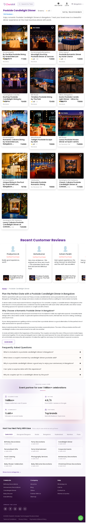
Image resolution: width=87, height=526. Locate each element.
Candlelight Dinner (10, 490)
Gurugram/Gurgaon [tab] (24, 434)
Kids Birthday (8, 497)
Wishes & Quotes (63, 494)
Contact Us (61, 490)
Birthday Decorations (11, 484)
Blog (32, 487)
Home (4, 289)
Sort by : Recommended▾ (72, 12)
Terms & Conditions (10, 519)
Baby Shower (8, 494)
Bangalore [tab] (47, 434)
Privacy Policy (23, 519)
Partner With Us (35, 494)
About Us (33, 484)
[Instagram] (5, 509)
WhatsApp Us (62, 484)
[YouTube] (25, 509)
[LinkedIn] (20, 509)
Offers (32, 490)
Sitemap (33, 497)
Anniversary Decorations (12, 487)
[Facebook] (10, 509)
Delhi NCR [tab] (9, 434)
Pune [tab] (78, 434)
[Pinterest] (15, 509)
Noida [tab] (37, 434)
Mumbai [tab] (70, 434)
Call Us (60, 487)
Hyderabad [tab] (59, 434)
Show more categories (11, 472)
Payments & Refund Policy (38, 519)
